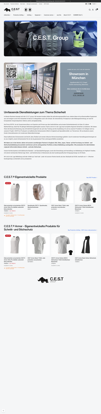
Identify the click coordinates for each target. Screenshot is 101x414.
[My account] (92, 9)
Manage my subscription (32, 4)
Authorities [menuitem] (7, 15)
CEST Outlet (46, 4)
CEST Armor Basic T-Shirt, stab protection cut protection (60, 206)
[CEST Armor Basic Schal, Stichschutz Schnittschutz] (86, 245)
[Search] (89, 9)
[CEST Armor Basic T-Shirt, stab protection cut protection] (62, 192)
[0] (95, 9)
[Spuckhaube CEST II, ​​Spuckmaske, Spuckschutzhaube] (39, 192)
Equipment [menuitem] (37, 15)
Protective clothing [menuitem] (18, 15)
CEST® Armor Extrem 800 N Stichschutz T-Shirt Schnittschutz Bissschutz (84, 207)
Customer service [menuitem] (48, 15)
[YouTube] (90, 4)
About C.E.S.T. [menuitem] (67, 15)
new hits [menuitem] (59, 15)
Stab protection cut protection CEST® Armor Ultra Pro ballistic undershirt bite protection (14, 207)
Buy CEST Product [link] (91, 177)
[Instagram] (88, 4)
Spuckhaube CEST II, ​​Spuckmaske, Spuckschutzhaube (37, 206)
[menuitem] (7, 4)
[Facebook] (86, 4)
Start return (22, 4)
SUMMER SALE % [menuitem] (78, 15)
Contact (40, 4)
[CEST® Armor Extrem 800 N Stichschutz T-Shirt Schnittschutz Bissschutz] (86, 192)
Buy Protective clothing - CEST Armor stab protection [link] (82, 230)
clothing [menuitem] (29, 15)
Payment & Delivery (14, 4)
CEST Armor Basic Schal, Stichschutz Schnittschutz (85, 259)
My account (6, 4)
